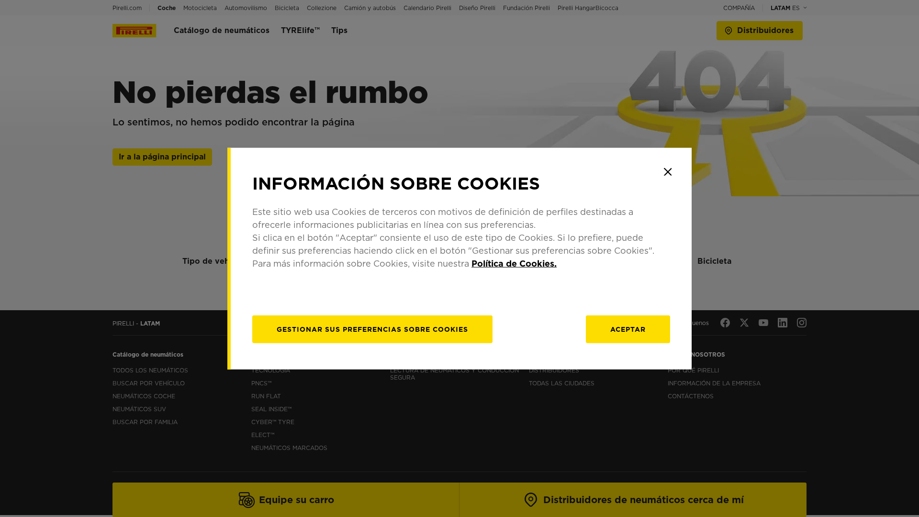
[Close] (667, 171)
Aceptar (628, 329)
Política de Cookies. (514, 263)
